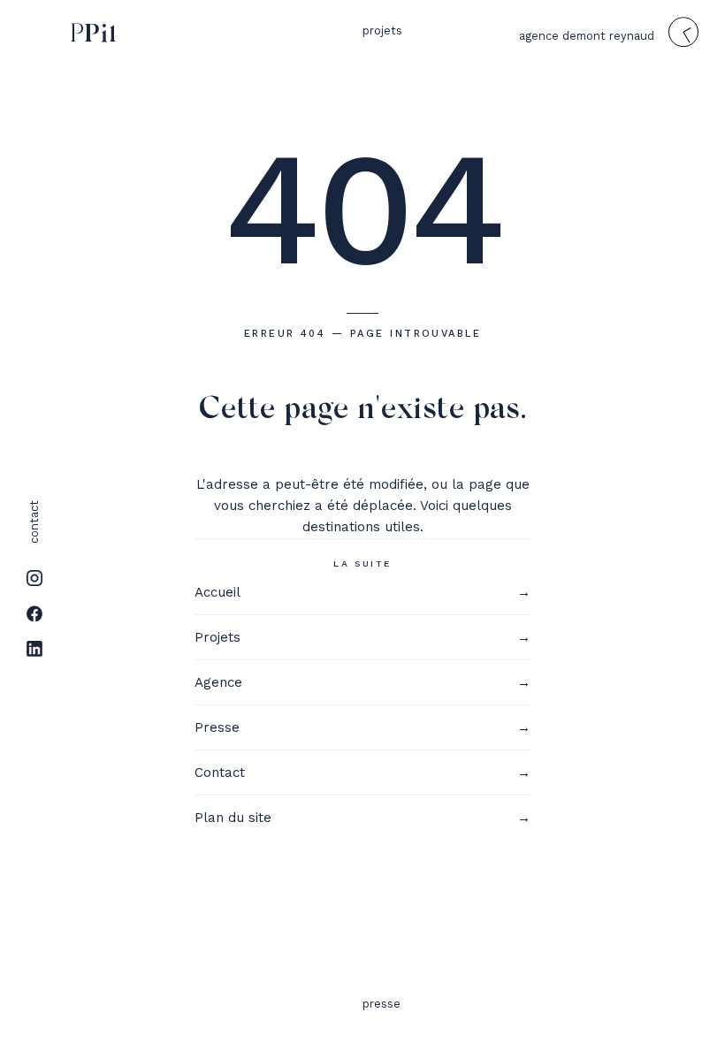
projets (382, 30)
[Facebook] (34, 613)
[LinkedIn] (34, 649)
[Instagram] (34, 578)
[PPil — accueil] (90, 33)
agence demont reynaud (586, 35)
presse (381, 1003)
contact (34, 522)
